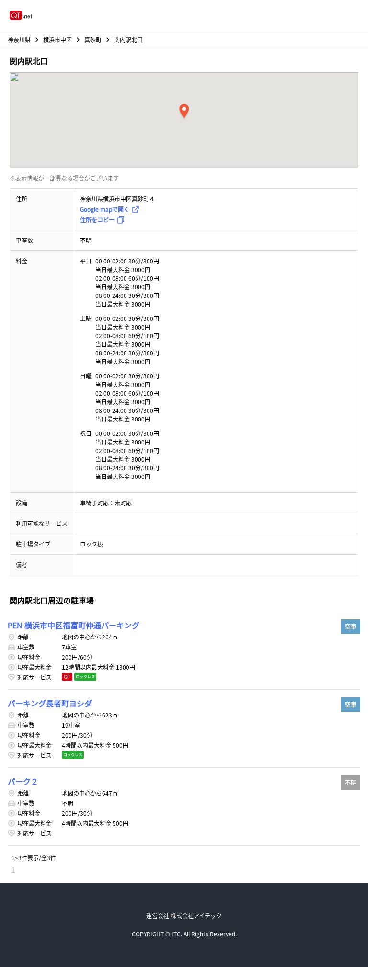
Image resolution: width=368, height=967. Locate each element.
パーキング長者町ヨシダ (50, 703)
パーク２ (23, 781)
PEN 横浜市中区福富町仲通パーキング (73, 625)
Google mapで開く (104, 209)
